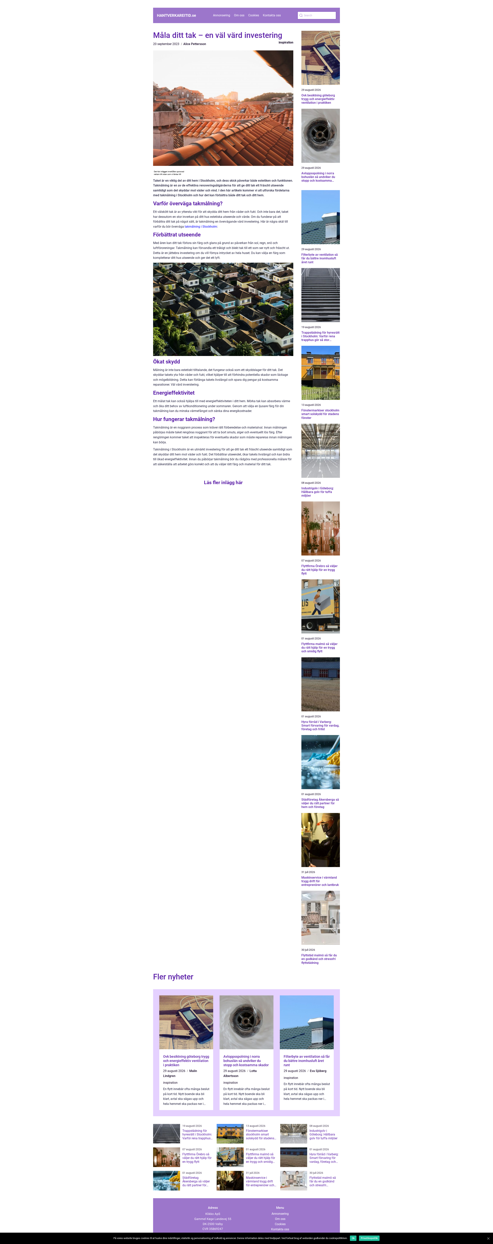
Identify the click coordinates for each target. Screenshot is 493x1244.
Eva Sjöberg (318, 1071)
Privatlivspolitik (369, 1238)
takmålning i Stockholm (201, 226)
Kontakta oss (272, 15)
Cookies (253, 15)
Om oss (239, 15)
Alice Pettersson (194, 44)
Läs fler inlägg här (223, 482)
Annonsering (221, 15)
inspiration (286, 42)
